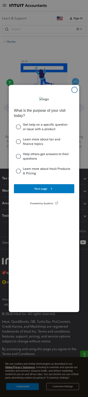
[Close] (74, 89)
